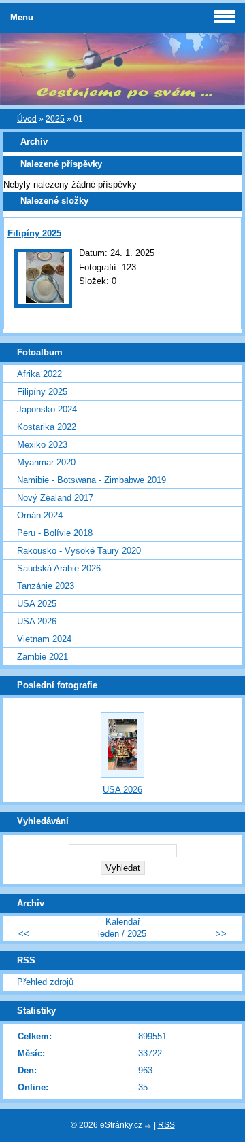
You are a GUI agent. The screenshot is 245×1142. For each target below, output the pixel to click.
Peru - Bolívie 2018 (55, 533)
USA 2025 (36, 604)
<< (23, 934)
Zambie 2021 (42, 657)
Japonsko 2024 (47, 409)
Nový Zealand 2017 (55, 498)
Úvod (27, 119)
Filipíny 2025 (34, 233)
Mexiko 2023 (42, 445)
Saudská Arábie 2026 (59, 568)
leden (108, 934)
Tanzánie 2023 (45, 586)
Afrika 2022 (39, 374)
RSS (166, 1125)
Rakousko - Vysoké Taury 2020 (79, 551)
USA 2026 (36, 621)
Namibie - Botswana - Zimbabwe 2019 (91, 480)
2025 (55, 119)
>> (221, 934)
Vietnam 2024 (44, 639)
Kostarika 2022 (46, 427)
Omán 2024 (40, 515)
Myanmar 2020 (46, 462)
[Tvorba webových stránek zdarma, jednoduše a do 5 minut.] (149, 1126)
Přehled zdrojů (45, 982)
